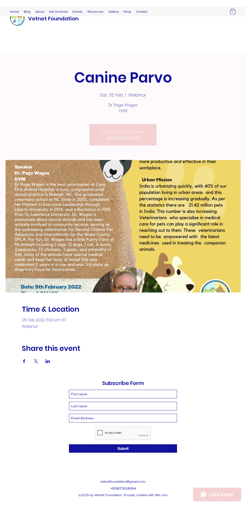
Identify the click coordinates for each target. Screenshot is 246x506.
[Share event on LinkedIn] (47, 361)
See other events (123, 137)
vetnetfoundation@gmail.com (122, 481)
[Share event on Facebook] (24, 361)
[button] (233, 11)
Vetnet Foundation (53, 18)
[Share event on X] (36, 361)
